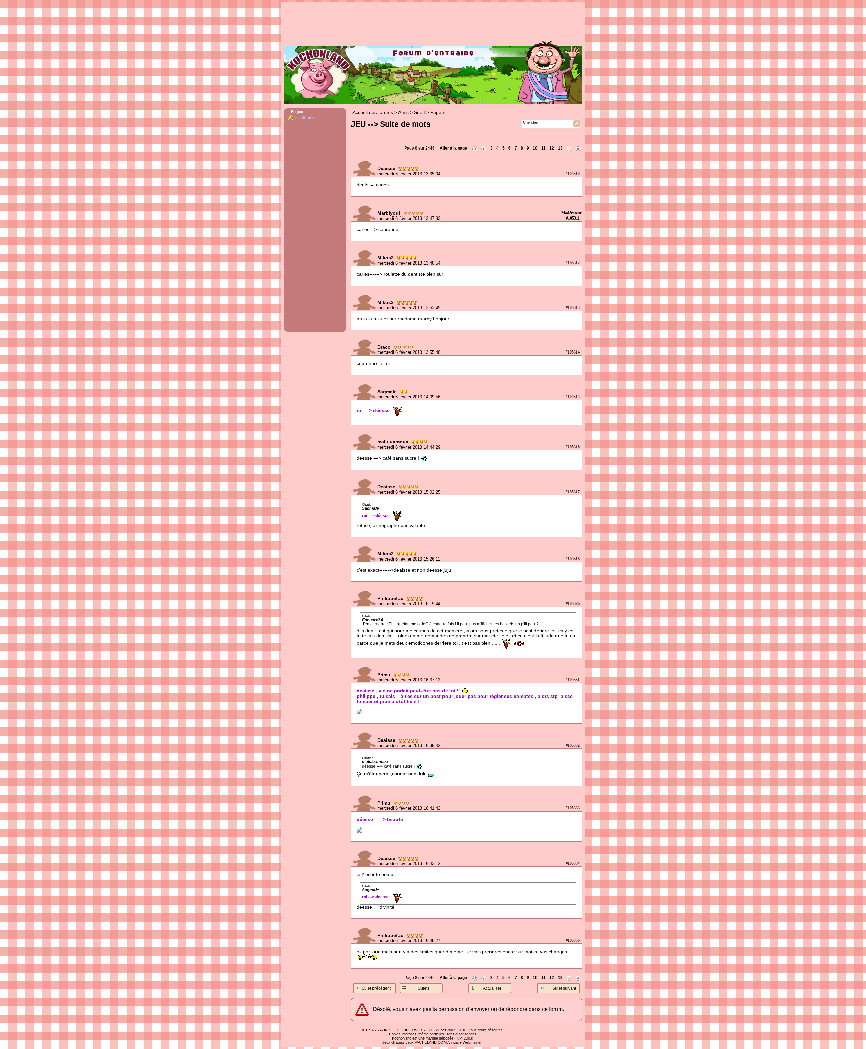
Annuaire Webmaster (464, 1042)
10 (535, 148)
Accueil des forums (372, 112)
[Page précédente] (483, 148)
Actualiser (492, 988)
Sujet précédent (376, 988)
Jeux (410, 1042)
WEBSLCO (423, 1030)
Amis (403, 112)
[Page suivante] (569, 148)
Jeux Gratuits (393, 1042)
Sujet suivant (564, 988)
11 (543, 148)
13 (560, 148)
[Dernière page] (578, 148)
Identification (304, 118)
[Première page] (474, 148)
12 (551, 148)
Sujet (419, 112)
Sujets (423, 988)
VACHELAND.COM (431, 1042)
